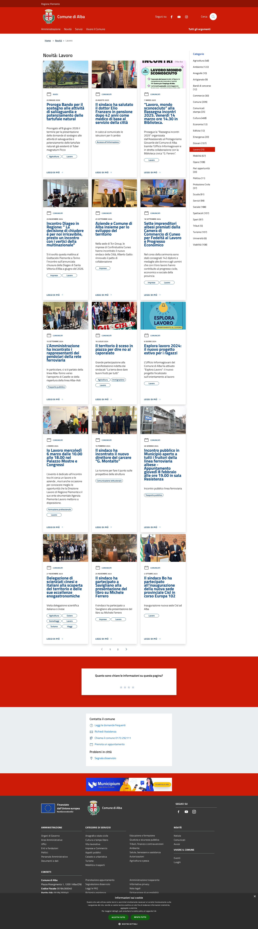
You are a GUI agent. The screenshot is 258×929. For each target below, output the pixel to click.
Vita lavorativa (92, 844)
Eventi (177, 858)
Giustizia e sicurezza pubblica (144, 839)
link (154, 911)
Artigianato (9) (200, 79)
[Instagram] (185, 17)
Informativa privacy (139, 884)
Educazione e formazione (142, 835)
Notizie (177, 835)
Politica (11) (199, 178)
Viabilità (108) (200, 244)
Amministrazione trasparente (144, 880)
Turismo (89, 861)
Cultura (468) (199, 118)
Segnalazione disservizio (97, 884)
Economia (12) (200, 124)
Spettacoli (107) (201, 213)
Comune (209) (200, 102)
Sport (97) (198, 219)
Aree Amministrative (51, 840)
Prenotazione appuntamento (99, 880)
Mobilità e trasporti (95, 865)
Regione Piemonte (50, 4)
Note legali (135, 888)
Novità (58, 40)
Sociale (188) (199, 207)
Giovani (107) (199, 143)
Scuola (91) (198, 194)
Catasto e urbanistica (96, 856)
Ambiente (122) (201, 67)
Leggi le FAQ (91, 888)
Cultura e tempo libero (96, 840)
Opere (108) (199, 162)
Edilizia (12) (199, 130)
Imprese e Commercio (96, 848)
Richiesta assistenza (95, 892)
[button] (129, 923)
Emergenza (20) (201, 137)
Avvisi (55, 94)
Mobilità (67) (199, 156)
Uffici (43, 844)
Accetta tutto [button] (118, 917)
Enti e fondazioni (49, 848)
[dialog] (129, 911)
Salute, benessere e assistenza (145, 852)
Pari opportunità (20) (201, 170)
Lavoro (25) (198, 149)
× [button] (255, 896)
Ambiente (134, 848)
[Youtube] (178, 17)
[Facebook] (170, 17)
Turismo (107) (200, 232)
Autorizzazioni (137, 856)
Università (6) (200, 238)
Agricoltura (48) (201, 60)
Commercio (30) (201, 95)
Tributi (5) (198, 226)
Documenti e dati (50, 861)
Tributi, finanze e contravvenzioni (146, 844)
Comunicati (107, 94)
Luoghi (177, 862)
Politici (44, 852)
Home (48, 40)
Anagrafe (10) (200, 73)
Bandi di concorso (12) (202, 87)
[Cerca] (213, 16)
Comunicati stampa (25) (199, 110)
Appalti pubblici (93, 852)
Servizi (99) (198, 200)
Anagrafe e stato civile (96, 835)
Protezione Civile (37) (201, 186)
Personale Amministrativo (54, 856)
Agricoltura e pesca (139, 860)
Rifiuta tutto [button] (140, 917)
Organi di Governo (50, 835)
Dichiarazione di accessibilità (144, 892)
